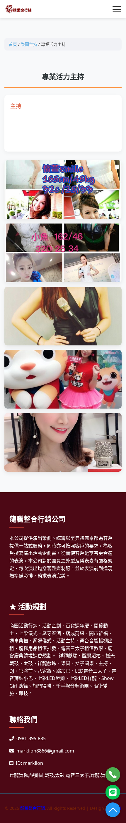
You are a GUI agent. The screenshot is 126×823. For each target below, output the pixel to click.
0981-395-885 (31, 738)
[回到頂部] (112, 809)
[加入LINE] (112, 792)
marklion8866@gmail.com (45, 751)
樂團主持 (29, 44)
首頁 (13, 44)
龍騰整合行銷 (32, 808)
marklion (33, 763)
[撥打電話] (112, 774)
